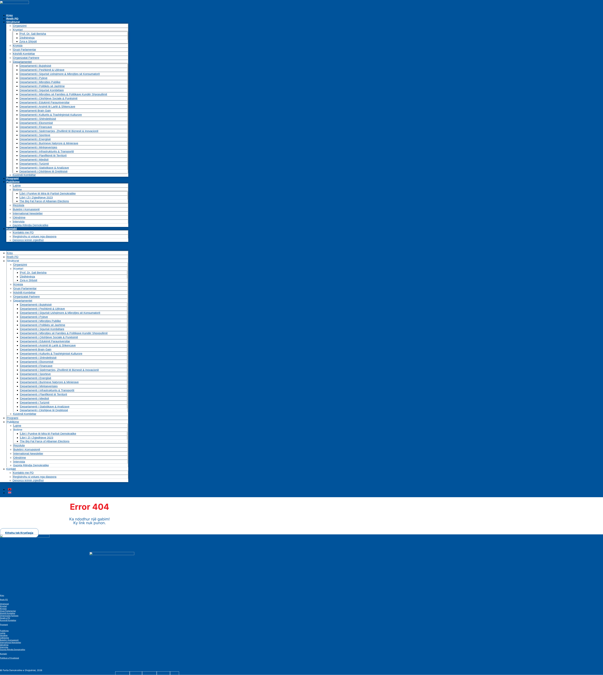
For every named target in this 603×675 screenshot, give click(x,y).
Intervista (18, 221)
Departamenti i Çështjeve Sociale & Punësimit (48, 98)
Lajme (17, 185)
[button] (64, 246)
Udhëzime (4, 638)
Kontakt (11, 228)
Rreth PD (12, 18)
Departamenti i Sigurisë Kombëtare (42, 90)
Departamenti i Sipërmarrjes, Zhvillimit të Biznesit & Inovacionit (59, 131)
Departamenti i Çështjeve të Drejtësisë (43, 171)
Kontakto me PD (23, 232)
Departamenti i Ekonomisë (36, 122)
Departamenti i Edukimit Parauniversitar (45, 102)
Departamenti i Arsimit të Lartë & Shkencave (47, 106)
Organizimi (20, 25)
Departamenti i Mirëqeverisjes (38, 147)
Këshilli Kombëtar (24, 53)
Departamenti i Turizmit (34, 163)
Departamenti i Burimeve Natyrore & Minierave (49, 143)
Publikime (13, 181)
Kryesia (17, 45)
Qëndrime (19, 217)
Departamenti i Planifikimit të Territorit (43, 155)
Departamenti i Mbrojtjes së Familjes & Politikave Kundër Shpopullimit (63, 94)
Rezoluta (18, 205)
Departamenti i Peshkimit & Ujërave (42, 69)
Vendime (4, 635)
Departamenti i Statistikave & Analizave (44, 167)
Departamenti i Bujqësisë (35, 65)
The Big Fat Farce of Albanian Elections (44, 201)
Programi (12, 178)
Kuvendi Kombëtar (24, 175)
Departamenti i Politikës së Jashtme (42, 86)
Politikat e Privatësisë (9, 658)
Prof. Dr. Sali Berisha (33, 33)
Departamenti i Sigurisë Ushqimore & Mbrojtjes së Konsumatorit (60, 73)
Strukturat (4, 604)
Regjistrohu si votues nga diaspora (34, 236)
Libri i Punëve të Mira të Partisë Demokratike (48, 193)
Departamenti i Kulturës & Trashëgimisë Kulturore (51, 114)
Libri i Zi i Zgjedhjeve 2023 (36, 197)
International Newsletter (28, 213)
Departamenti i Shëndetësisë (38, 118)
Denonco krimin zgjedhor (28, 240)
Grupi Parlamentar (24, 49)
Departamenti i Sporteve (35, 135)
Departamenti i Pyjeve (33, 78)
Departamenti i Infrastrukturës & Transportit (47, 151)
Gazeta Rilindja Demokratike (30, 225)
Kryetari (3, 606)
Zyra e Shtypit (28, 41)
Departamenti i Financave (36, 127)
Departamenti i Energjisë (35, 139)
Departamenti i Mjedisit (34, 159)
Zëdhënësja (27, 37)
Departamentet (22, 61)
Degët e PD (5, 618)
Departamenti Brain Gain (35, 110)
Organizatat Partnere (26, 57)
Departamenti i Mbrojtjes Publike (40, 82)
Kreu (9, 15)
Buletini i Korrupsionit (26, 209)
